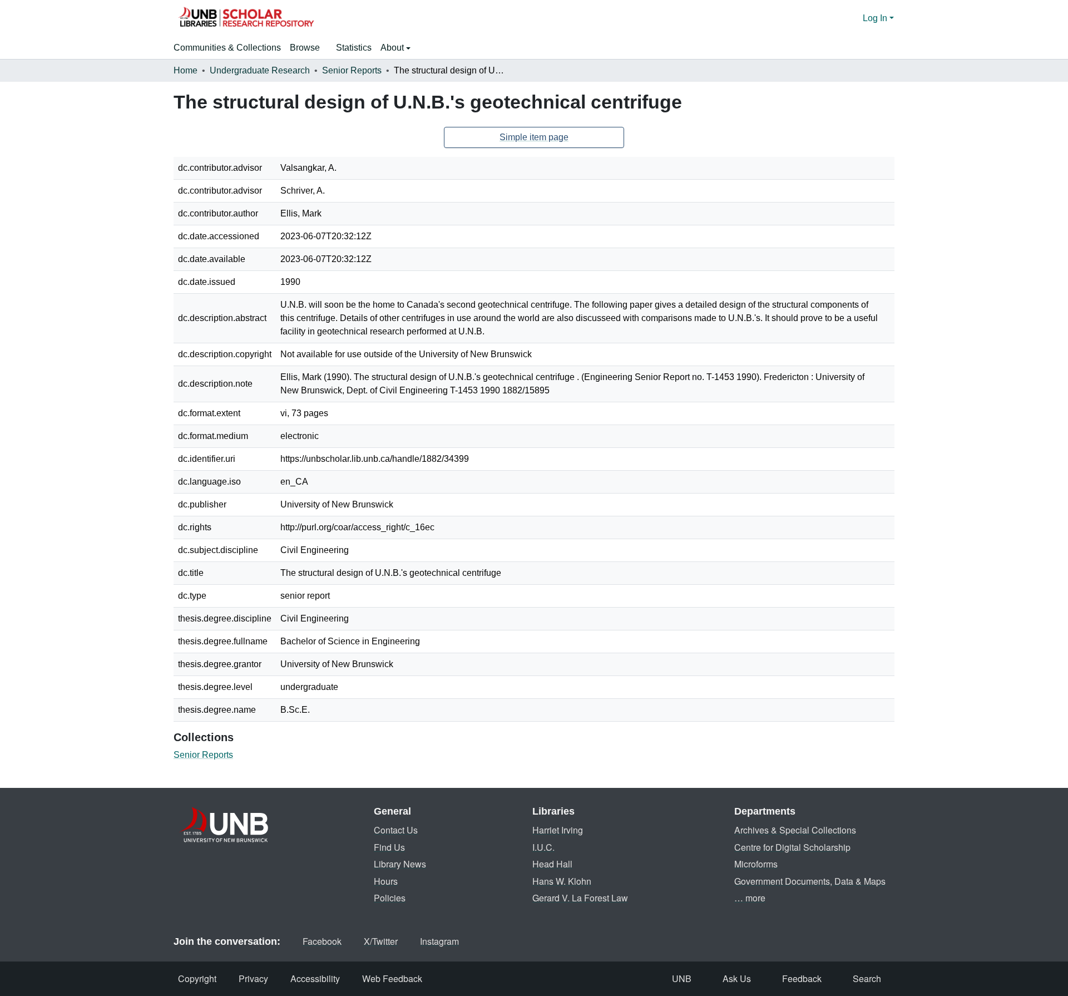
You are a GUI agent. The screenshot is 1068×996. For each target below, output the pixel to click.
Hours (386, 881)
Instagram (439, 941)
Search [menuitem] (867, 978)
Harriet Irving (557, 830)
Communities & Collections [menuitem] (227, 47)
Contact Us (396, 830)
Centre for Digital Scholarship (792, 847)
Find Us (389, 847)
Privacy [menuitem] (253, 978)
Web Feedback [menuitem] (392, 978)
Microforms (756, 863)
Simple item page (534, 137)
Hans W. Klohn (561, 881)
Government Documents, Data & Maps (810, 881)
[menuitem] (308, 48)
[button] (246, 18)
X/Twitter (381, 941)
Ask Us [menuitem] (737, 978)
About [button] (393, 47)
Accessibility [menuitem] (315, 978)
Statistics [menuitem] (354, 47)
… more (749, 897)
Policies (390, 897)
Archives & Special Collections (795, 830)
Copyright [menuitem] (197, 978)
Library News (400, 863)
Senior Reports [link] (352, 70)
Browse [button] (305, 47)
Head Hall (552, 863)
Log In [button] (876, 18)
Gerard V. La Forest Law (580, 897)
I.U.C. (543, 847)
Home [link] (185, 70)
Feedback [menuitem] (802, 978)
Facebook (322, 941)
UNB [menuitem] (681, 978)
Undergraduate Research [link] (260, 70)
